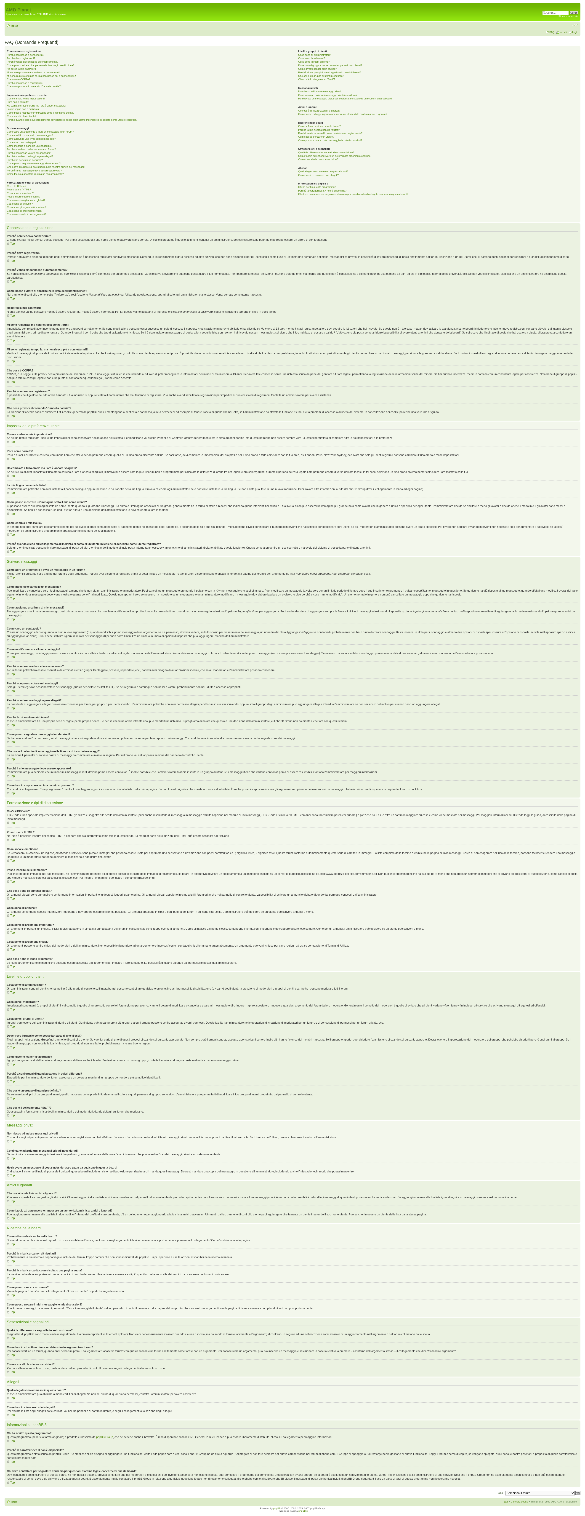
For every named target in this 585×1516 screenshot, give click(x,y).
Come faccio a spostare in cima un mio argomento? (35, 174)
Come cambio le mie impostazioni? (26, 98)
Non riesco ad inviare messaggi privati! (319, 91)
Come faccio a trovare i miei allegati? (318, 175)
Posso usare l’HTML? (19, 189)
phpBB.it (303, 1511)
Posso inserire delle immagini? (23, 196)
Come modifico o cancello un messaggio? (30, 135)
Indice (14, 25)
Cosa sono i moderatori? (311, 58)
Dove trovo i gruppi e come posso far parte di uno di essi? (330, 65)
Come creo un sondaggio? (21, 142)
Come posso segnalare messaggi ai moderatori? (34, 163)
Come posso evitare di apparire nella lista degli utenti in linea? (40, 65)
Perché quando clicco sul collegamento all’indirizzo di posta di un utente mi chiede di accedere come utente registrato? (72, 119)
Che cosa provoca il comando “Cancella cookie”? (34, 86)
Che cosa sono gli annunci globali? (26, 200)
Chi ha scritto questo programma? (317, 187)
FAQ (551, 32)
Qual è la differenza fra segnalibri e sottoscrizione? (326, 152)
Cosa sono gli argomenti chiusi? (24, 210)
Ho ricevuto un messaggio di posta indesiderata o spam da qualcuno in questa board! (345, 98)
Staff (505, 1501)
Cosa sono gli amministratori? (314, 54)
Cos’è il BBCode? (16, 186)
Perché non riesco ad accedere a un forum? (31, 149)
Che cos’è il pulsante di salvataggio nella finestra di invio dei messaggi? (46, 166)
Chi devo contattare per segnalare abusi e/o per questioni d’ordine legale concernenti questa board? (353, 194)
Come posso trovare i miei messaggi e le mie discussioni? (330, 140)
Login (575, 32)
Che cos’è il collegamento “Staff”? (316, 79)
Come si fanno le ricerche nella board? (319, 126)
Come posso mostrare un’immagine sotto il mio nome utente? (40, 112)
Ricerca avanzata (568, 16)
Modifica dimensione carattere (575, 25)
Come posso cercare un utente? (316, 136)
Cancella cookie (519, 1501)
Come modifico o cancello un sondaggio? (29, 145)
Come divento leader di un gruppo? (317, 68)
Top (12, 243)
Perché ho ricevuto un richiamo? (25, 160)
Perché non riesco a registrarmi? (25, 83)
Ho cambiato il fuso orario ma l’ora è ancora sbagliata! (36, 105)
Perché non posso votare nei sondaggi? (29, 153)
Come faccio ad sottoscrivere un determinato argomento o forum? (334, 156)
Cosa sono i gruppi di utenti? (314, 61)
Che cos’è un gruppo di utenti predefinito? (321, 76)
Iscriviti (563, 32)
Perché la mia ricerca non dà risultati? (319, 129)
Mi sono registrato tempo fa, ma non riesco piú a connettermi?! (41, 76)
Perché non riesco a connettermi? (25, 54)
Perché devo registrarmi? (21, 58)
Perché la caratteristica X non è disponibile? (322, 190)
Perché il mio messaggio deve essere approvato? (34, 170)
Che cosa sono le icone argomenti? (26, 214)
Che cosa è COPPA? (18, 79)
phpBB (277, 1508)
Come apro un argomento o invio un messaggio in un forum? (40, 131)
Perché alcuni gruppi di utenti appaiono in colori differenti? (329, 72)
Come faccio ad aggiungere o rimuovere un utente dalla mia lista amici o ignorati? (342, 114)
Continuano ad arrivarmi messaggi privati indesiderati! (327, 95)
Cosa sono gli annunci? (20, 203)
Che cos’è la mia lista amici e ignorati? (319, 110)
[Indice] (8, 5)
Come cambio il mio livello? (21, 116)
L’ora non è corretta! (18, 102)
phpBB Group (104, 1437)
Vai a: (500, 1492)
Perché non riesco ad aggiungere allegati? (30, 156)
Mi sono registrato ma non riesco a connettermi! (33, 72)
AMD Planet (18, 9)
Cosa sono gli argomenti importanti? (26, 207)
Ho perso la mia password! (22, 68)
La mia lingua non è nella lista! (23, 109)
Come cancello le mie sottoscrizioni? (318, 159)
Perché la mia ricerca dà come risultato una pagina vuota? (330, 133)
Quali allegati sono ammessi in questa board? (323, 171)
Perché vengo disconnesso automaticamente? (32, 61)
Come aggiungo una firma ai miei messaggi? (31, 138)
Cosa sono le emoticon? (20, 193)
